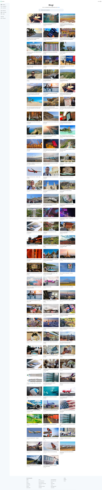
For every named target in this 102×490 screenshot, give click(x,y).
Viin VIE (39, 479)
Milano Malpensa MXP (53, 486)
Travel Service (28, 483)
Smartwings (40, 487)
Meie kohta (65, 479)
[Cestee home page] (2, 1)
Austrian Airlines (28, 487)
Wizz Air (52, 482)
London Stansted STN (53, 479)
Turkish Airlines (52, 483)
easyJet (27, 482)
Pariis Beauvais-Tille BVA (42, 486)
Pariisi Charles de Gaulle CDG (42, 483)
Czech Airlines (52, 487)
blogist (59, 7)
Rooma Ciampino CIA (41, 482)
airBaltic (27, 479)
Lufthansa (27, 486)
